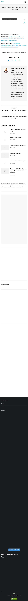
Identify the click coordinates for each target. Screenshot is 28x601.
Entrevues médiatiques (15, 153)
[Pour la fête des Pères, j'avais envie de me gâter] (14, 451)
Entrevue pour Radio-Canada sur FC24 (17, 130)
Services (3, 403)
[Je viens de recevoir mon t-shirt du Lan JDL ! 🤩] (14, 540)
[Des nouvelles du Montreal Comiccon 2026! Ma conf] (14, 510)
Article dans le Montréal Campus (18, 161)
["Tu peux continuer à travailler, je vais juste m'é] (14, 466)
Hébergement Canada (16, 595)
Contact (3, 407)
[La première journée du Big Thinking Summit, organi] (14, 481)
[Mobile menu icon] (25, 2)
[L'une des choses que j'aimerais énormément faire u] (14, 525)
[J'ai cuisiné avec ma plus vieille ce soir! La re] (14, 421)
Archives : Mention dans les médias (9, 19)
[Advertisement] (14, 307)
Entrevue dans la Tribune (16, 137)
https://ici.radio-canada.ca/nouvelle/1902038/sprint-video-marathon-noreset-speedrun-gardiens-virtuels (14, 45)
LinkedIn (3, 410)
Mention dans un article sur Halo (17, 145)
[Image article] (5, 132)
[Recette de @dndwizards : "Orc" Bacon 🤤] (14, 436)
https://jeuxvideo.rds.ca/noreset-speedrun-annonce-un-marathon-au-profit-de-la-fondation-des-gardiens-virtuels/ (12, 38)
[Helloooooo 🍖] (14, 496)
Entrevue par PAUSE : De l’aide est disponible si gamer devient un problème (18, 170)
